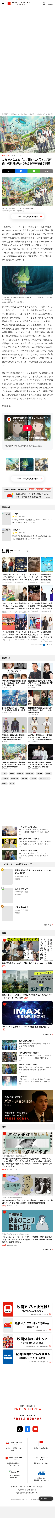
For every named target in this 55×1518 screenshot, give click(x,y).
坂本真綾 (24, 778)
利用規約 (40, 1487)
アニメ (12, 783)
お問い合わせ (31, 1490)
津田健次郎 (14, 778)
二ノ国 (21, 249)
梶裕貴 (12, 773)
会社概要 (14, 1487)
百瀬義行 (48, 773)
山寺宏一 (33, 778)
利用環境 (21, 1490)
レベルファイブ (44, 778)
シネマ (4, 783)
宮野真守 (5, 778)
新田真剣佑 (29, 773)
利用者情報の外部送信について (27, 1493)
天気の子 (16, 530)
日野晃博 (39, 773)
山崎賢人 (20, 773)
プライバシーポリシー (27, 1487)
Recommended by (37, 645)
